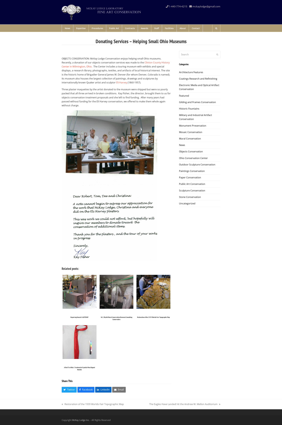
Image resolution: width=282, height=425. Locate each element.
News (182, 145)
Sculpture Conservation (192, 190)
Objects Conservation (191, 151)
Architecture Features (191, 72)
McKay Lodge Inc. (81, 420)
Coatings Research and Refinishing (198, 78)
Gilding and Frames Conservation (197, 102)
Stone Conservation (190, 197)
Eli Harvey (121, 82)
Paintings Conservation (192, 171)
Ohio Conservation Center (193, 158)
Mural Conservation (190, 138)
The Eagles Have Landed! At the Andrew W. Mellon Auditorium (183, 404)
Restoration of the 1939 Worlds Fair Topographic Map (93, 404)
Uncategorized (187, 203)
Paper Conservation (190, 177)
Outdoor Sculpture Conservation (197, 164)
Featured (184, 95)
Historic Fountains (189, 108)
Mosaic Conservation (190, 132)
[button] (216, 28)
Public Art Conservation (192, 184)
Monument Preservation (192, 125)
